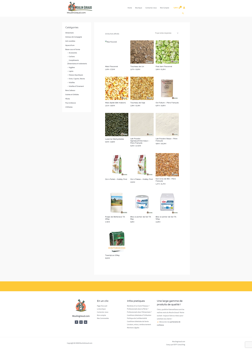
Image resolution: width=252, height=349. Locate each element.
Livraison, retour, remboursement (139, 324)
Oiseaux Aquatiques (76, 75)
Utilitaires (69, 107)
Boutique (138, 8)
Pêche (67, 99)
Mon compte (101, 315)
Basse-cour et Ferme (72, 49)
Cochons (72, 56)
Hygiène (72, 67)
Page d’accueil (102, 306)
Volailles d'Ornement (76, 86)
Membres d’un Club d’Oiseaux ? (138, 306)
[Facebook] (76, 322)
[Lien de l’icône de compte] (184, 8)
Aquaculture (69, 45)
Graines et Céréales (72, 94)
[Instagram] (81, 322)
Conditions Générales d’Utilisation (139, 315)
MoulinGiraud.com (76, 13)
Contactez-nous (151, 8)
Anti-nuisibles (70, 41)
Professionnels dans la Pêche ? (137, 309)
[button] (183, 13)
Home (130, 8)
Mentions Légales (133, 328)
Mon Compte (164, 8)
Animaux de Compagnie (73, 37)
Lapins (71, 71)
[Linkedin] (85, 322)
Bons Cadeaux (70, 90)
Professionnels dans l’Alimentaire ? (139, 312)
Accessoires (73, 53)
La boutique (101, 309)
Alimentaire (69, 33)
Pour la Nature (70, 103)
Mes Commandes (103, 318)
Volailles (72, 82)
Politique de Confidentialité (137, 318)
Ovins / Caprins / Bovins (77, 79)
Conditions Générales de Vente (138, 321)
